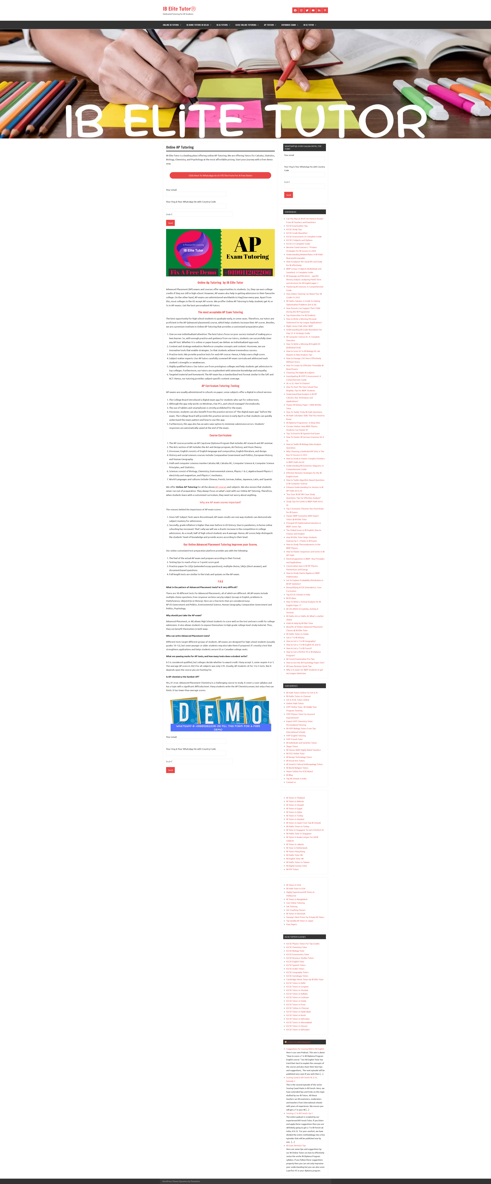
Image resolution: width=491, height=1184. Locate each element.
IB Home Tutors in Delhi (197, 25)
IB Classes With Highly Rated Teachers (303, 750)
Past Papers (291, 924)
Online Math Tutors (295, 703)
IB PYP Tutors (292, 869)
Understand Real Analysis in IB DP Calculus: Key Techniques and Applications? (301, 397)
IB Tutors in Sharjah (295, 804)
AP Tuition (269, 25)
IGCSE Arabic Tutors (295, 968)
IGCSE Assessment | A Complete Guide (304, 236)
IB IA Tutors (222, 25)
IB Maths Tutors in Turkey (297, 826)
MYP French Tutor (294, 739)
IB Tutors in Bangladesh (297, 899)
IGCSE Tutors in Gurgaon (297, 986)
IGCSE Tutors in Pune (295, 1004)
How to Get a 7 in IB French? (299, 648)
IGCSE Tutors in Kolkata (297, 993)
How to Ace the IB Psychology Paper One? (305, 662)
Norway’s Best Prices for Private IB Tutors (305, 917)
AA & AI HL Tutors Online (297, 699)
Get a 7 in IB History (295, 637)
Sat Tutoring (291, 906)
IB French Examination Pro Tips (300, 659)
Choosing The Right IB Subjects (300, 372)
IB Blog (289, 775)
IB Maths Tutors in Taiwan (297, 862)
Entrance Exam (288, 25)
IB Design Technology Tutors (299, 757)
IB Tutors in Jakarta (295, 844)
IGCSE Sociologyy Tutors (297, 975)
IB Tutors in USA (293, 885)
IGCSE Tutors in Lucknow (297, 997)
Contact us (291, 782)
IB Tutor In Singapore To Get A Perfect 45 (305, 830)
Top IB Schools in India (296, 778)
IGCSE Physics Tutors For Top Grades (303, 943)
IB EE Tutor (308, 25)
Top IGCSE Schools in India (298, 594)
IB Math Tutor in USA (295, 888)
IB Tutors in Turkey (294, 815)
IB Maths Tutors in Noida (297, 634)
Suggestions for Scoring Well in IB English (305, 1048)
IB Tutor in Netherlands (296, 847)
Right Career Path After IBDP (299, 326)
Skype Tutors (292, 746)
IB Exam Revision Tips (296, 1145)
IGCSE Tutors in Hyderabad (298, 1011)
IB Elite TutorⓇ (179, 8)
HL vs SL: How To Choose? (298, 383)
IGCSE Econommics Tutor (297, 954)
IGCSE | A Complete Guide (298, 243)
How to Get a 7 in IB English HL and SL (303, 644)
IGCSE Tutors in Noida (296, 1000)
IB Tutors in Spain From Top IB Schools (303, 822)
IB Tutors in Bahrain (295, 801)
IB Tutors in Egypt (294, 808)
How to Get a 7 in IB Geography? (301, 641)
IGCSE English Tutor (295, 961)
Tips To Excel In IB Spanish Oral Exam (303, 433)
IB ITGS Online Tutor (295, 753)
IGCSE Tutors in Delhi (295, 983)
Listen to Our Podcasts (298, 1042)
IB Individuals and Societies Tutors (301, 742)
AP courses (221, 486)
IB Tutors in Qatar (294, 812)
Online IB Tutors (171, 25)
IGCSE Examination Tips (297, 225)
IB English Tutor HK (295, 858)
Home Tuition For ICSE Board (299, 771)
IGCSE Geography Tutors (297, 972)
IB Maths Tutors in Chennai (298, 696)
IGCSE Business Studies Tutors (300, 958)
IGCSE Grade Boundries (297, 233)
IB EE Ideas (291, 598)
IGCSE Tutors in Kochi (296, 1015)
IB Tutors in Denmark (295, 913)
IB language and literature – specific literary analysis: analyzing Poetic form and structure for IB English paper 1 (303, 279)
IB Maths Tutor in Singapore (298, 833)
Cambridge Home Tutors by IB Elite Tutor (304, 979)
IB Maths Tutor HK (294, 855)
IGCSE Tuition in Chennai (297, 1008)
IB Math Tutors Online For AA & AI (301, 692)
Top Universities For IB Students (300, 315)
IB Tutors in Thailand (295, 797)
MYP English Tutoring (296, 735)
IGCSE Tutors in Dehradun (298, 1018)
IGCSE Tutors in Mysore (297, 1026)
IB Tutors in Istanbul (295, 819)
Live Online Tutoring (295, 902)
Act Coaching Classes (295, 910)
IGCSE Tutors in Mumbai (297, 990)
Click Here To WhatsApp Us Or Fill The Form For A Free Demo (220, 175)
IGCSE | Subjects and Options (299, 240)
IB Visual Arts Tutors (295, 760)
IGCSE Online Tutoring (245, 25)
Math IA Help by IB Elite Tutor (299, 623)
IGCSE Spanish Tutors (296, 965)
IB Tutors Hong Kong (295, 851)
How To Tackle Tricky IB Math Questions (304, 412)
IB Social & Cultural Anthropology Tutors (304, 764)
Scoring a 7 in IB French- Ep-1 (299, 1113)
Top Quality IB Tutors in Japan (299, 920)
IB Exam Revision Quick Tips (299, 666)
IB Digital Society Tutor (296, 865)
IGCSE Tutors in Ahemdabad (299, 1022)
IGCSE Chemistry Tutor (296, 947)
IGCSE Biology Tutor (295, 950)
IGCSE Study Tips (294, 229)
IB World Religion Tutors (297, 767)
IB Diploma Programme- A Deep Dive (303, 422)
